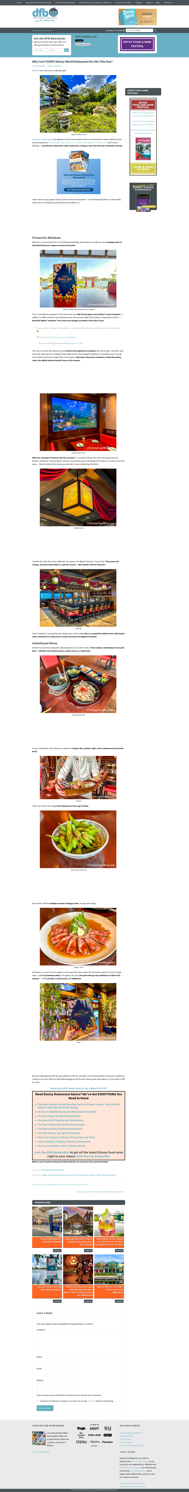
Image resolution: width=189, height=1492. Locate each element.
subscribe (91, 1401)
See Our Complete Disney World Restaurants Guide (67, 1111)
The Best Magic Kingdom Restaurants (59, 1116)
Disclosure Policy (126, 1436)
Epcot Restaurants (81, 1175)
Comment (41, 1329)
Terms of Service (126, 1442)
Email (40, 1368)
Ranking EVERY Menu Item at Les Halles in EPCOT (79, 1088)
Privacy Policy (125, 1439)
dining (44, 1175)
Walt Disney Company (140, 1461)
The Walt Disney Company (130, 1467)
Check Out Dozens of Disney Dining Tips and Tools (66, 1137)
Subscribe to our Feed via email (132, 1486)
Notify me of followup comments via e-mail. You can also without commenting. (77, 1401)
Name (40, 1357)
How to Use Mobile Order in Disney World (61, 1146)
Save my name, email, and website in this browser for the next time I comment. (69, 1395)
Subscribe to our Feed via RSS (132, 1483)
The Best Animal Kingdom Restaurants (60, 1128)
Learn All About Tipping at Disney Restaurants (64, 1141)
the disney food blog (40, 8)
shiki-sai (93, 1175)
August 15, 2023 (76, 343)
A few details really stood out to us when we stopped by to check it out (78, 142)
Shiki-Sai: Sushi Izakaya (106, 1175)
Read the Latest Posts (42, 30)
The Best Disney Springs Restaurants (59, 1133)
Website (40, 1380)
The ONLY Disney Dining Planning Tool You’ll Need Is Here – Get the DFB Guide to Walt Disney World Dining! (79, 1106)
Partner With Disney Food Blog (132, 1445)
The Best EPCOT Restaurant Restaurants (61, 1120)
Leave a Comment (54, 66)
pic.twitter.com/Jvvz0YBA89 (64, 337)
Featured (44, 1170)
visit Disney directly (138, 1471)
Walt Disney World (56, 1170)
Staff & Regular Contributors (131, 1433)
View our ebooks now (41, 1452)
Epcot (71, 1175)
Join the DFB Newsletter (51, 1152)
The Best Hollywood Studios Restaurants (61, 1124)
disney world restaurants (58, 1175)
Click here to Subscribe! (93, 1156)
